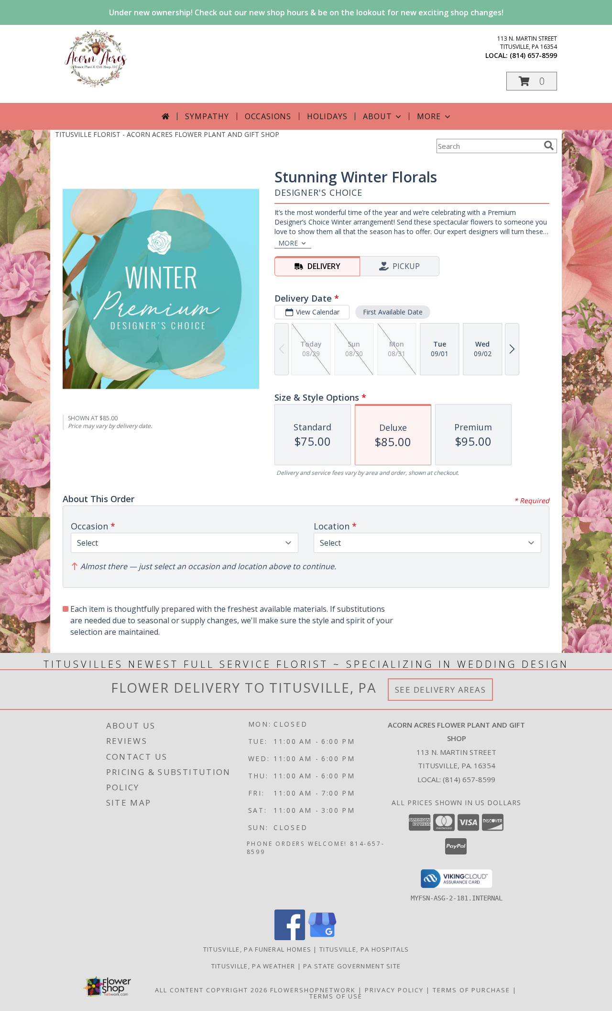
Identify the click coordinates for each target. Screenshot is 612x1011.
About (377, 116)
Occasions (268, 116)
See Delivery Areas (440, 689)
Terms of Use (335, 996)
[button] (531, 81)
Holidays (327, 116)
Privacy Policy (394, 990)
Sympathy (207, 116)
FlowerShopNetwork (313, 990)
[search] (549, 145)
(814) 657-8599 (533, 55)
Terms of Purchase (471, 990)
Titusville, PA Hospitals (364, 949)
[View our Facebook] (289, 937)
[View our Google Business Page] (322, 937)
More (428, 116)
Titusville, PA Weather (253, 966)
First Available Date (393, 311)
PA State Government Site (352, 966)
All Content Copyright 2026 (211, 990)
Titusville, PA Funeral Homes (257, 949)
